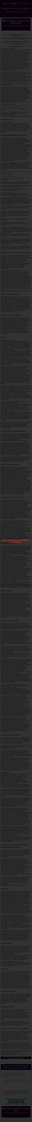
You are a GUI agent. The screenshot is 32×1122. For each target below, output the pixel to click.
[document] (16, 561)
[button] (30, 539)
